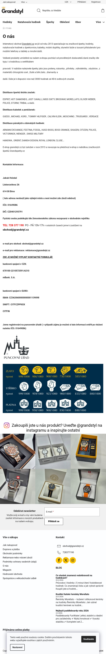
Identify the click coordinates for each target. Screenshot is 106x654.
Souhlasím (88, 639)
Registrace (95, 2)
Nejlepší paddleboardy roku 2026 (72, 611)
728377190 (68, 552)
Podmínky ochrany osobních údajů (20, 561)
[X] (66, 560)
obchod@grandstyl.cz (73, 546)
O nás (5, 566)
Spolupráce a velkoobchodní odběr (19, 578)
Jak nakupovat (9, 2)
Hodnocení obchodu (12, 574)
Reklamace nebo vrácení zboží (17, 557)
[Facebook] (59, 560)
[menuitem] (7, 22)
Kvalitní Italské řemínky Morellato (72, 594)
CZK (67, 2)
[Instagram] (73, 560)
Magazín (7, 570)
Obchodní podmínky (12, 553)
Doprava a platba (11, 549)
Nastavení (17, 647)
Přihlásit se (53, 521)
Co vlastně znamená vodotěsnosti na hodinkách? (74, 576)
